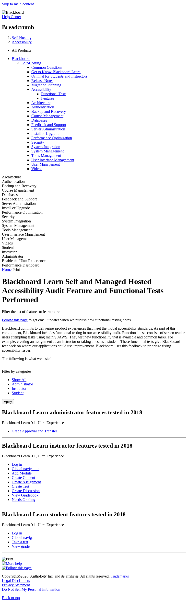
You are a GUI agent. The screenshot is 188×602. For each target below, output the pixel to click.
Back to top (11, 598)
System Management (47, 151)
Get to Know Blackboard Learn (56, 72)
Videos (36, 169)
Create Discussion (26, 491)
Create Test (20, 486)
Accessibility (22, 42)
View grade (21, 546)
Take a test (20, 542)
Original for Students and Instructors (59, 76)
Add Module (22, 473)
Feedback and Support (48, 125)
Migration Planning (46, 85)
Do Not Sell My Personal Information (31, 589)
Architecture (40, 103)
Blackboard (21, 59)
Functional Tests (53, 94)
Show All (19, 380)
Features (47, 98)
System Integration (45, 147)
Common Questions (46, 67)
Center (11, 17)
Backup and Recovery (48, 111)
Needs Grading (23, 500)
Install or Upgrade (45, 133)
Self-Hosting (21, 37)
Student (18, 393)
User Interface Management (52, 160)
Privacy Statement (16, 585)
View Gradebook (25, 495)
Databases (39, 120)
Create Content (23, 477)
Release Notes (42, 81)
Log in (17, 464)
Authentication (42, 107)
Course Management (47, 116)
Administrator (22, 384)
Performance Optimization (51, 138)
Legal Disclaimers (16, 581)
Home (7, 269)
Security (37, 142)
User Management (45, 164)
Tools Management (46, 155)
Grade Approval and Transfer (34, 431)
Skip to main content (18, 4)
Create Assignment (26, 482)
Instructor (19, 388)
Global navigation (25, 469)
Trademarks (120, 576)
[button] (99, 50)
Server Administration (48, 129)
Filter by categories (16, 371)
